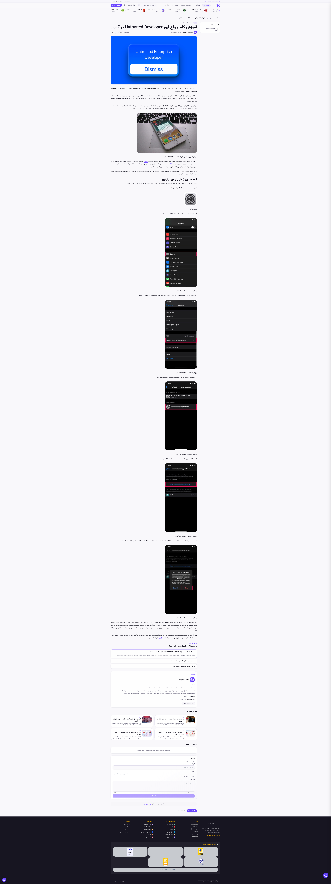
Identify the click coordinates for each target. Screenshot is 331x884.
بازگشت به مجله (192, 811)
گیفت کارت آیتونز (169, 834)
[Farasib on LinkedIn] (214, 835)
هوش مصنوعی (147, 824)
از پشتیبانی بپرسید (146, 804)
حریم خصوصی (121, 881)
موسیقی (149, 834)
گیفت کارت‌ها (147, 829)
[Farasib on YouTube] (207, 835)
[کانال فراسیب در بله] (210, 835)
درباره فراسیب (194, 824)
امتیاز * (193, 771)
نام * (193, 764)
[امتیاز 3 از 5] (120, 774)
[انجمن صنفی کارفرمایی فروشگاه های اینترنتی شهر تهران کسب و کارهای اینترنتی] (200, 862)
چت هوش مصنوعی (186, 5)
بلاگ (167, 5)
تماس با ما (113, 1)
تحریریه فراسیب (186, 32)
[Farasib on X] (219, 835)
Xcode (146, 161)
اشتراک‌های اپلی (147, 827)
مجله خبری (195, 831)
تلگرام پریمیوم (170, 832)
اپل (207, 18)
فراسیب (207, 5)
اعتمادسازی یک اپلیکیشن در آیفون (211, 29)
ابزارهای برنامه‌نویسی (146, 832)
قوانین (116, 881)
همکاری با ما (195, 836)
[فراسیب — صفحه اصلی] (218, 5)
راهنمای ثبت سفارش (125, 832)
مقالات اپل (182, 811)
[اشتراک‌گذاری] (112, 32)
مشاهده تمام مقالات (188, 704)
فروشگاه (198, 5)
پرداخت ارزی (175, 5)
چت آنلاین (126, 824)
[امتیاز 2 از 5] (117, 774)
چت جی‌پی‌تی (170, 824)
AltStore (172, 164)
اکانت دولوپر (162, 638)
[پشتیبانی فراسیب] (4, 880)
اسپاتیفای (171, 829)
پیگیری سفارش (119, 1)
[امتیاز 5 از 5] (127, 774)
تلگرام (127, 827)
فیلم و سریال (148, 837)
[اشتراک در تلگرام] (117, 32)
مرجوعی (112, 881)
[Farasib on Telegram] (212, 835)
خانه (219, 18)
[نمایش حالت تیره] (124, 5)
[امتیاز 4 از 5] (124, 774)
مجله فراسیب (213, 18)
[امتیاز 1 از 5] (114, 774)
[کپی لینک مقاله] (121, 32)
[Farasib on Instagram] (217, 835)
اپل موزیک (170, 827)
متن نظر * (192, 780)
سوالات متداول (127, 1)
